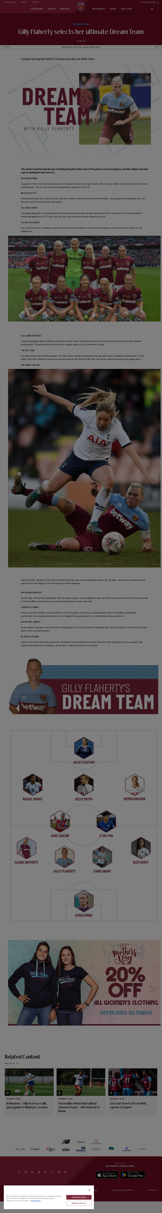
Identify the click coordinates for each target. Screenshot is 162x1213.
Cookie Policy (35, 1201)
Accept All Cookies (79, 1197)
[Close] (89, 1190)
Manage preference (79, 1203)
